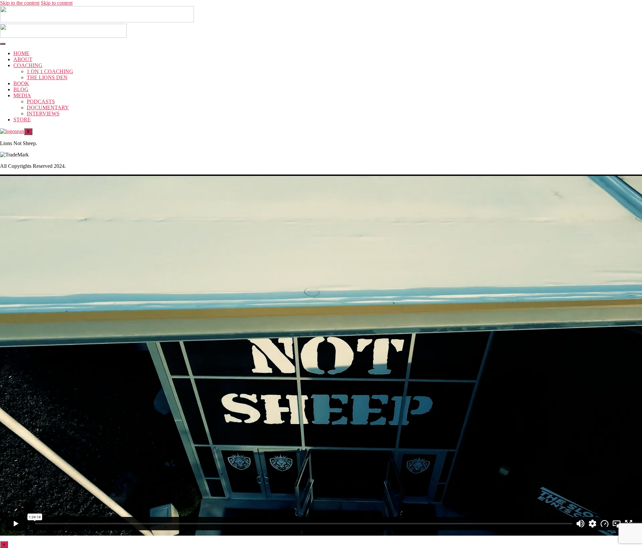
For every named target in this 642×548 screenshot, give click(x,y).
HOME (21, 53)
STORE (22, 119)
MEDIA (22, 95)
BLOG (20, 89)
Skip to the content (19, 3)
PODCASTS (41, 101)
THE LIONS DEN (47, 77)
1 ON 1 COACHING (50, 71)
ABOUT (22, 59)
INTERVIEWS (43, 113)
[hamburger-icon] (2, 44)
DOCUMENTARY (48, 107)
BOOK (21, 83)
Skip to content (57, 3)
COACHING (27, 65)
